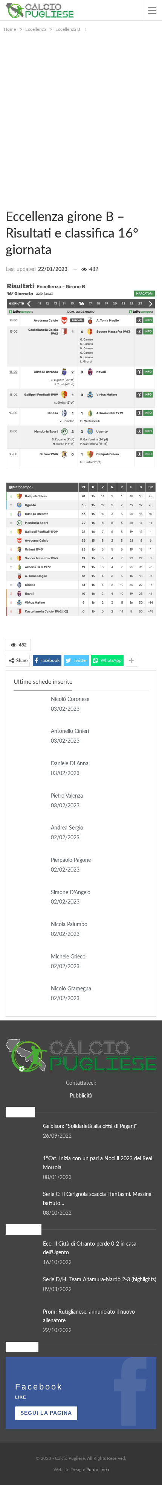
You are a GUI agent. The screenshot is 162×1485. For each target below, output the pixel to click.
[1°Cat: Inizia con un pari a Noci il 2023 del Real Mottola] (22, 1167)
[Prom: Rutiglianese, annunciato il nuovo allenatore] (22, 1320)
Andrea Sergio (67, 828)
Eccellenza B (8, 201)
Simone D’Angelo (70, 892)
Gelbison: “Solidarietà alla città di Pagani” (90, 1126)
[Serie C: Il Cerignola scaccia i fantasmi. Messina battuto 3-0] (22, 1202)
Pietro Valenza (67, 796)
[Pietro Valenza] (30, 804)
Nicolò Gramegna (71, 989)
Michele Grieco (68, 957)
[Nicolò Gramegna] (30, 997)
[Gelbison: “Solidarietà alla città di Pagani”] (22, 1134)
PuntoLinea (97, 1469)
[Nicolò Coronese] (30, 707)
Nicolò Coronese (70, 699)
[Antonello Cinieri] (30, 739)
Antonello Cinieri (70, 731)
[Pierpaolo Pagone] (30, 868)
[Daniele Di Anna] (30, 772)
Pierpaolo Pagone (71, 860)
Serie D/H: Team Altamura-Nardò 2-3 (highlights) (99, 1279)
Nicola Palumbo (69, 924)
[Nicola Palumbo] (30, 932)
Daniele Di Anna (70, 763)
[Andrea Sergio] (30, 836)
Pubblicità (81, 1096)
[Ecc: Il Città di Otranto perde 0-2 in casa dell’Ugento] (22, 1252)
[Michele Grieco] (30, 965)
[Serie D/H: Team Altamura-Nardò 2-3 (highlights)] (22, 1288)
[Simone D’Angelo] (30, 901)
